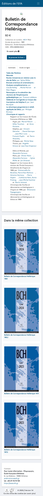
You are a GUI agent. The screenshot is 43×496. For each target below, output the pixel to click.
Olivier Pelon (26, 155)
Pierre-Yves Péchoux (26, 172)
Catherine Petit (25, 177)
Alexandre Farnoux (20, 153)
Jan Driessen (25, 160)
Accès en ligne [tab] (24, 67)
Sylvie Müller (25, 80)
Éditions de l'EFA (12, 3)
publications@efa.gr (11, 478)
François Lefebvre (29, 97)
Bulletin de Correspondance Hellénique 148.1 (19, 277)
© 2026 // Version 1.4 (25, 490)
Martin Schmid (21, 182)
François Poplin (19, 136)
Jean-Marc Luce (21, 133)
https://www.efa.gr (11, 483)
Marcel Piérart (27, 121)
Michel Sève (29, 141)
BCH (25, 39)
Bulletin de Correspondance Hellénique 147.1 (21, 393)
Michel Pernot (26, 87)
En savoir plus (12, 51)
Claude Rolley (12, 87)
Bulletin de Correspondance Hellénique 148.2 (19, 336)
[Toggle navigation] (38, 3)
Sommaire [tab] (11, 67)
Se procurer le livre (16, 57)
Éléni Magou (11, 90)
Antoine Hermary (17, 175)
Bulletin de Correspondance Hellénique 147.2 (19, 450)
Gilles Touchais (19, 124)
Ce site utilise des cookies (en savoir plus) (20, 493)
